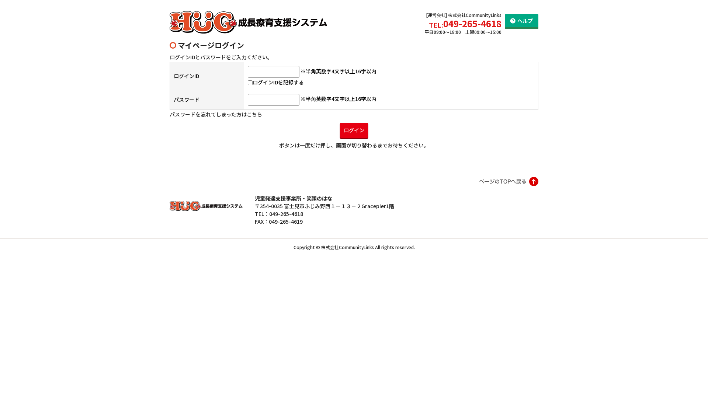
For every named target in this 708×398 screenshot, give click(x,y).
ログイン (354, 130)
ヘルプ (525, 20)
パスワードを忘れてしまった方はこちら (216, 114)
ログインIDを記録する (278, 82)
